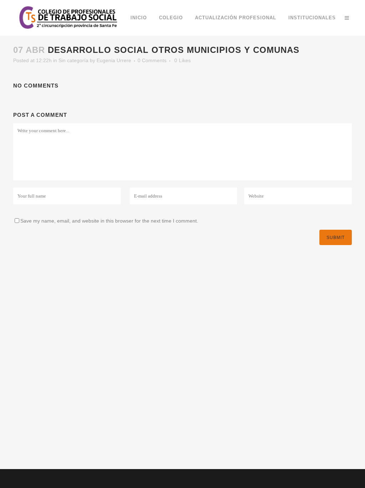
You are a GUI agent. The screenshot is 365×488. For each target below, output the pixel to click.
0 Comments (152, 60)
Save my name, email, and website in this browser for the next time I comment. (109, 221)
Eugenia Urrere (114, 60)
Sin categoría (73, 60)
